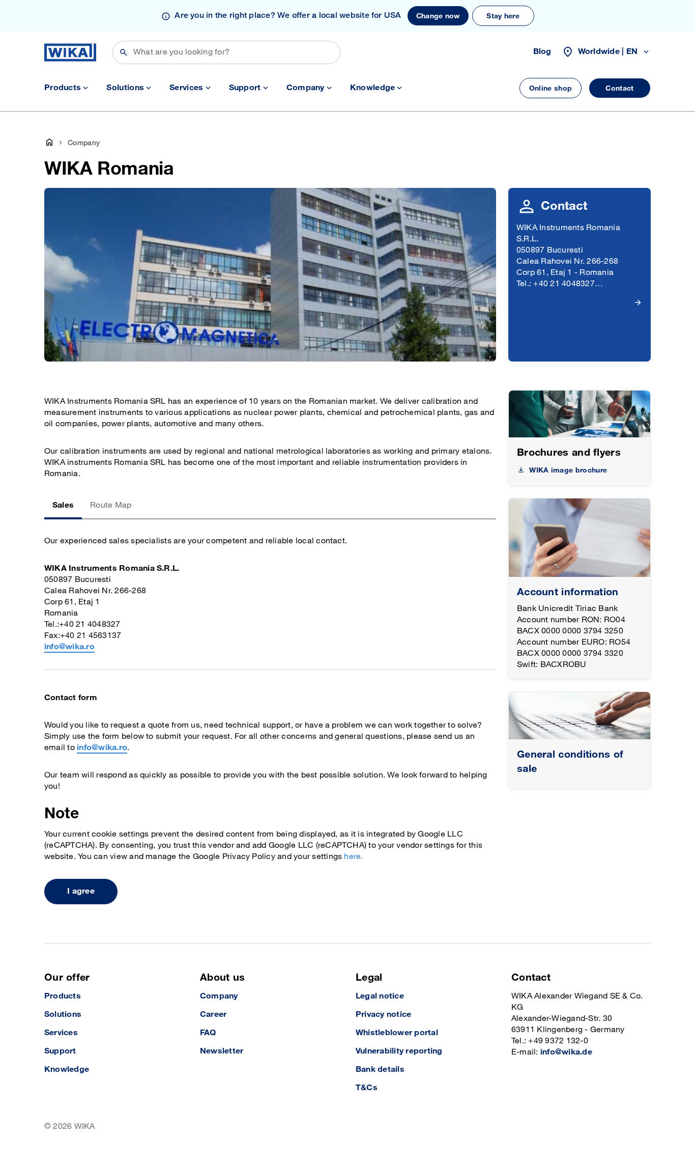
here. (353, 857)
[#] (579, 715)
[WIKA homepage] (70, 52)
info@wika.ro (69, 647)
